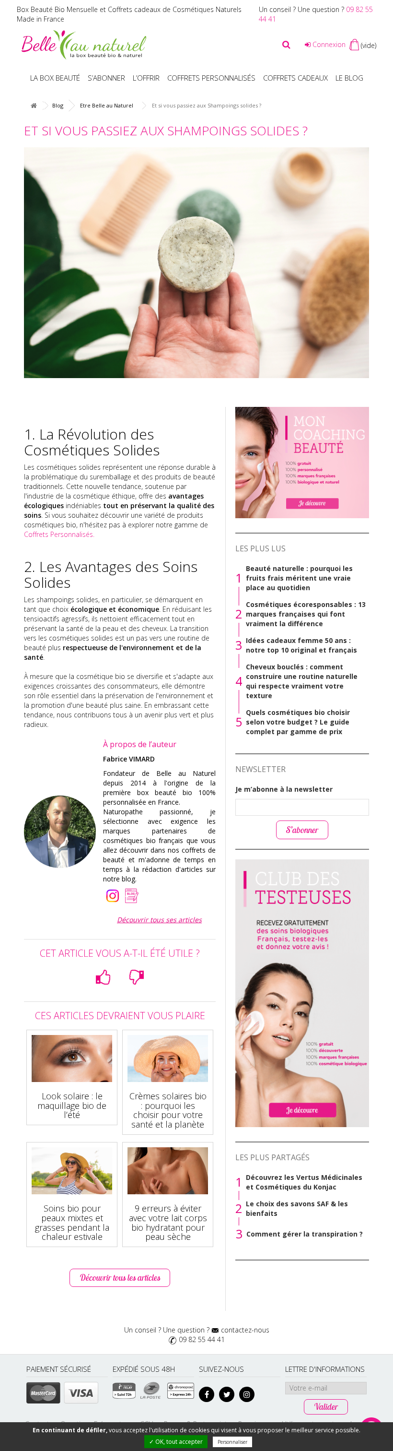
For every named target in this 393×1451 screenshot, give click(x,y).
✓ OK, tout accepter (176, 1442)
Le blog (349, 78)
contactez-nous (245, 1329)
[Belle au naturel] (84, 43)
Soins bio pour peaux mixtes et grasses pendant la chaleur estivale (72, 1222)
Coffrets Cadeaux (295, 78)
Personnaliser (232, 1442)
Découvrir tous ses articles (159, 919)
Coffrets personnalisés (211, 78)
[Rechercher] (286, 44)
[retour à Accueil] (33, 106)
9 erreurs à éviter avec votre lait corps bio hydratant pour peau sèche (168, 1222)
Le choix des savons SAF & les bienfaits (297, 1208)
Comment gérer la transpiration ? (304, 1233)
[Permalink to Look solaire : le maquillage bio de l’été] (72, 1058)
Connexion (328, 44)
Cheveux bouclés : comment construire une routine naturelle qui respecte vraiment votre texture (302, 681)
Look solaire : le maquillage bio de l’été (71, 1105)
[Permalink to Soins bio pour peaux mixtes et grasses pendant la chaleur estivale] (72, 1170)
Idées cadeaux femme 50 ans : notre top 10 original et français (301, 645)
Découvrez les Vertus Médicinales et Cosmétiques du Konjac (304, 1182)
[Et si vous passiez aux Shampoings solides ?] (196, 262)
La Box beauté (55, 78)
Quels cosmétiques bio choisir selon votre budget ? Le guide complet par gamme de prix (298, 722)
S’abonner (106, 78)
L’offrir (146, 78)
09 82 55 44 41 (202, 1339)
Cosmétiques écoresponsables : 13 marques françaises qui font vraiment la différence (306, 614)
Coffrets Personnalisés (59, 534)
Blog (57, 105)
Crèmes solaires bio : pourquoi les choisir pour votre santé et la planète (168, 1110)
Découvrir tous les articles (120, 1277)
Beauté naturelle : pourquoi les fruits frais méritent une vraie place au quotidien (299, 578)
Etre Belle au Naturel (106, 105)
